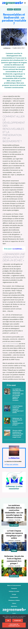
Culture (14, 603)
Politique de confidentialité (14, 625)
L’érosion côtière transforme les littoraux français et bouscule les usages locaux (17, 434)
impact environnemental (10, 344)
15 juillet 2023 (16, 48)
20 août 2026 (17, 566)
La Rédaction (7, 48)
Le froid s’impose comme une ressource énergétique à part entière (18, 409)
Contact (14, 613)
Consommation (14, 597)
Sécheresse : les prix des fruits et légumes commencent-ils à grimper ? (14, 560)
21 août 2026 (17, 540)
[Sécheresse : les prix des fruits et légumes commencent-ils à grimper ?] (7, 421)
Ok (8, 620)
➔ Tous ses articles (11, 464)
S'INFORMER (17, 9)
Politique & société (14, 591)
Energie (9, 9)
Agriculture (14, 606)
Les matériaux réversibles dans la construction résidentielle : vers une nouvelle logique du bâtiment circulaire (18, 394)
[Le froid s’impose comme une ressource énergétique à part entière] (7, 408)
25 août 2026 (17, 520)
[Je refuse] (26, 621)
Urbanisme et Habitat (14, 600)
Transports (14, 588)
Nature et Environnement (14, 585)
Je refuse (17, 620)
